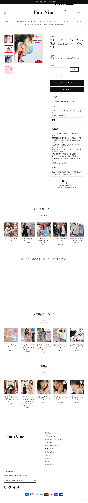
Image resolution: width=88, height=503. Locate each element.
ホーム (52, 36)
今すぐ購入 (67, 89)
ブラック (64, 69)
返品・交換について (51, 445)
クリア (54, 69)
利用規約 (48, 433)
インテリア (39, 24)
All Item (10, 21)
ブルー (61, 75)
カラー (52, 65)
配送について (49, 449)
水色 (53, 75)
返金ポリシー (49, 458)
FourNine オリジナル (24, 21)
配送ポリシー (49, 455)
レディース (38, 21)
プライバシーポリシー (52, 436)
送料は (55, 58)
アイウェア (28, 24)
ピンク (74, 69)
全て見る (44, 215)
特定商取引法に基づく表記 (53, 439)
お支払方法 (48, 442)
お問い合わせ (49, 452)
